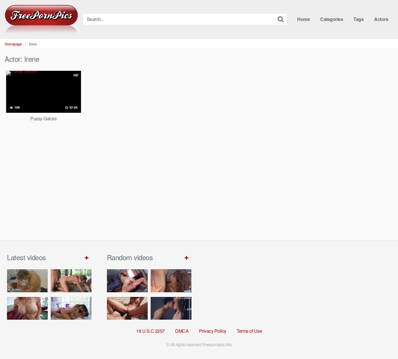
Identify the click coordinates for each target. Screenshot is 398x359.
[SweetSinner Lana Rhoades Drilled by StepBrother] (71, 308)
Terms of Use (249, 331)
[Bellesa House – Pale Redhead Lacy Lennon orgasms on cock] (27, 280)
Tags (358, 19)
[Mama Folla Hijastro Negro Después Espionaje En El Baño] (171, 280)
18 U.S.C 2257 (150, 331)
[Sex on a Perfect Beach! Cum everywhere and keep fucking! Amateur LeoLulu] (127, 308)
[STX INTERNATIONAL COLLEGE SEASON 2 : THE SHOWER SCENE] (171, 308)
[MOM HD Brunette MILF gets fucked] (71, 280)
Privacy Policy (212, 331)
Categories (331, 19)
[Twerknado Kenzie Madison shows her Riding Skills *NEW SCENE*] (127, 280)
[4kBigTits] (41, 19)
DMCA (182, 331)
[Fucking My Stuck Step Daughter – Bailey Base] (27, 308)
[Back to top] (382, 340)
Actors (381, 19)
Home (303, 19)
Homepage (13, 44)
